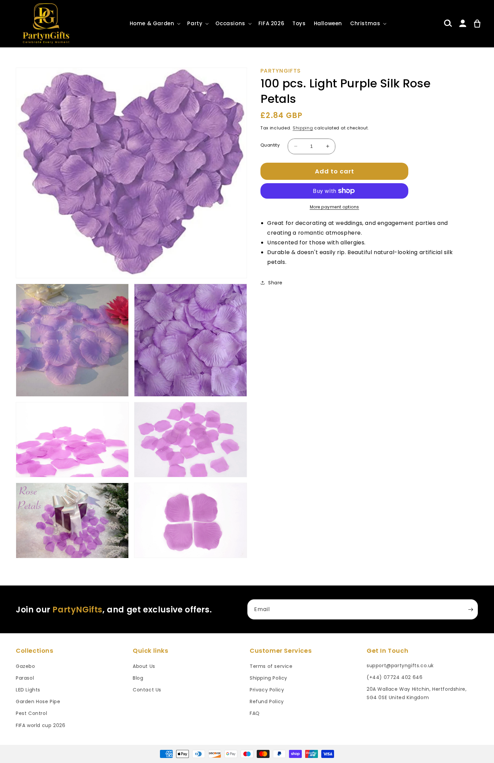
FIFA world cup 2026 (40, 725)
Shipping (303, 128)
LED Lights (28, 689)
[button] (154, 23)
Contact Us (147, 689)
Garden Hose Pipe (38, 701)
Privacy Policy (267, 689)
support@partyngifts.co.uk (400, 665)
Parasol (25, 678)
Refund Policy (267, 701)
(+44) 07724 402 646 (394, 677)
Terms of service (271, 666)
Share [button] (275, 282)
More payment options (334, 207)
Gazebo (25, 666)
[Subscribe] (470, 609)
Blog (138, 678)
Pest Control (31, 713)
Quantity (270, 145)
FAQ (255, 713)
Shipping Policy (268, 678)
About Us (144, 666)
